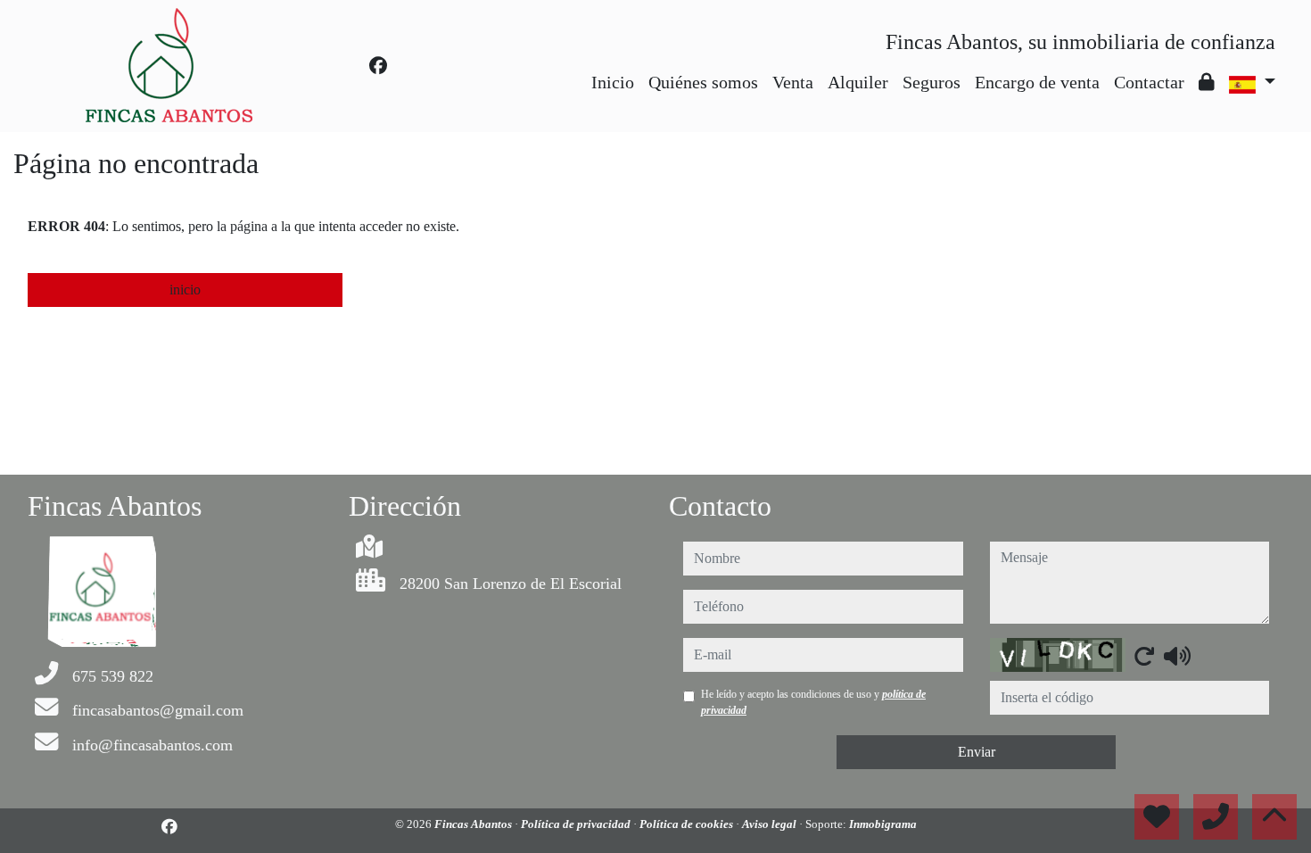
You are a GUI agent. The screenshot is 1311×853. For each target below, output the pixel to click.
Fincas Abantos (474, 824)
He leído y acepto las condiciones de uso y (813, 702)
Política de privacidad (577, 824)
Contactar (1149, 82)
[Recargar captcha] (1144, 656)
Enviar (976, 751)
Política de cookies (687, 824)
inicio (185, 289)
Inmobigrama (883, 824)
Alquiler (858, 82)
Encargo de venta (1037, 82)
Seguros (932, 82)
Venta (792, 82)
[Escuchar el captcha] (1177, 656)
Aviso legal (770, 824)
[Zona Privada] (1206, 82)
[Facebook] (378, 66)
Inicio (612, 82)
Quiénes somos (703, 82)
